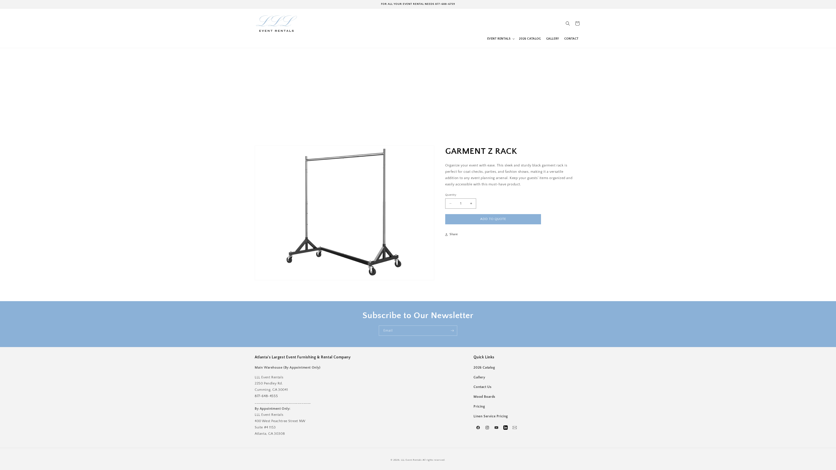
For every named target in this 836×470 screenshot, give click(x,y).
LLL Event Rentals (411, 460)
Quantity (450, 194)
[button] (501, 38)
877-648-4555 (266, 396)
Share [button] (454, 234)
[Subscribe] (452, 331)
